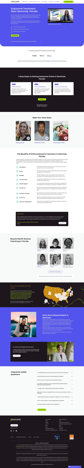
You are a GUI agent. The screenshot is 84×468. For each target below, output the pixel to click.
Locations (61, 428)
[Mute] (63, 21)
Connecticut (23, 292)
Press (60, 425)
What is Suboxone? (63, 419)
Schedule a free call (50, 61)
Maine (20, 293)
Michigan (30, 293)
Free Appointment (68, 1)
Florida (32, 292)
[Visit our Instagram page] (11, 431)
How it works (48, 419)
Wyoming (25, 298)
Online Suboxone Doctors (64, 422)
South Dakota (20, 297)
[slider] (55, 21)
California (12, 292)
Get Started (15, 35)
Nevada (27, 294)
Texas (25, 297)
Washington (13, 298)
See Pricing (31, 61)
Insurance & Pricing (32, 1)
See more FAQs (42, 409)
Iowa (18, 293)
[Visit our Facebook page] (13, 431)
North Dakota (24, 296)
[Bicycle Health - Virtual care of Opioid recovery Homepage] (14, 2)
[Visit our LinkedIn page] (16, 431)
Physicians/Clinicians (49, 428)
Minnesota (12, 294)
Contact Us (14, 425)
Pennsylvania (13, 297)
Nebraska (22, 294)
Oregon (29, 296)
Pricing (46, 422)
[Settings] (70, 21)
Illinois (14, 293)
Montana (18, 294)
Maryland (25, 293)
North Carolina (17, 296)
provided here (22, 446)
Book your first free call (64, 276)
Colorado (17, 292)
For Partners (51, 1)
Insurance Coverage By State (51, 430)
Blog (46, 425)
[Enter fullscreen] (72, 21)
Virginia (28, 297)
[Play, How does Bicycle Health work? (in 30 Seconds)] (49, 21)
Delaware (28, 292)
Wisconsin (18, 298)
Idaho (11, 293)
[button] (25, 1)
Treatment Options (63, 430)
